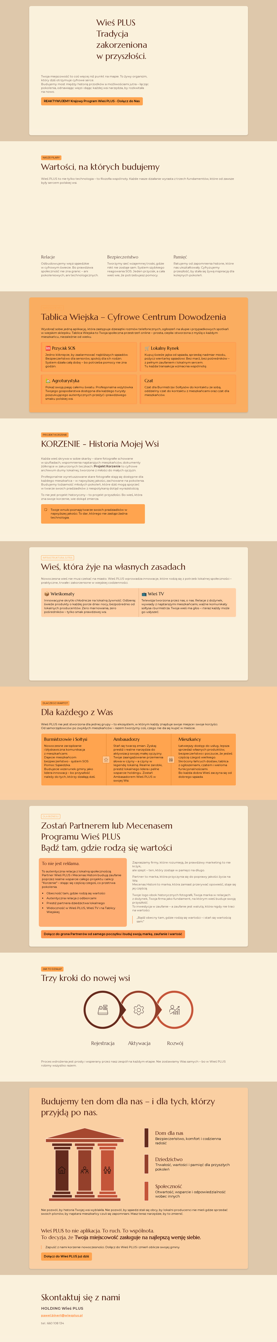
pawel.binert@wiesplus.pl (62, 1315)
